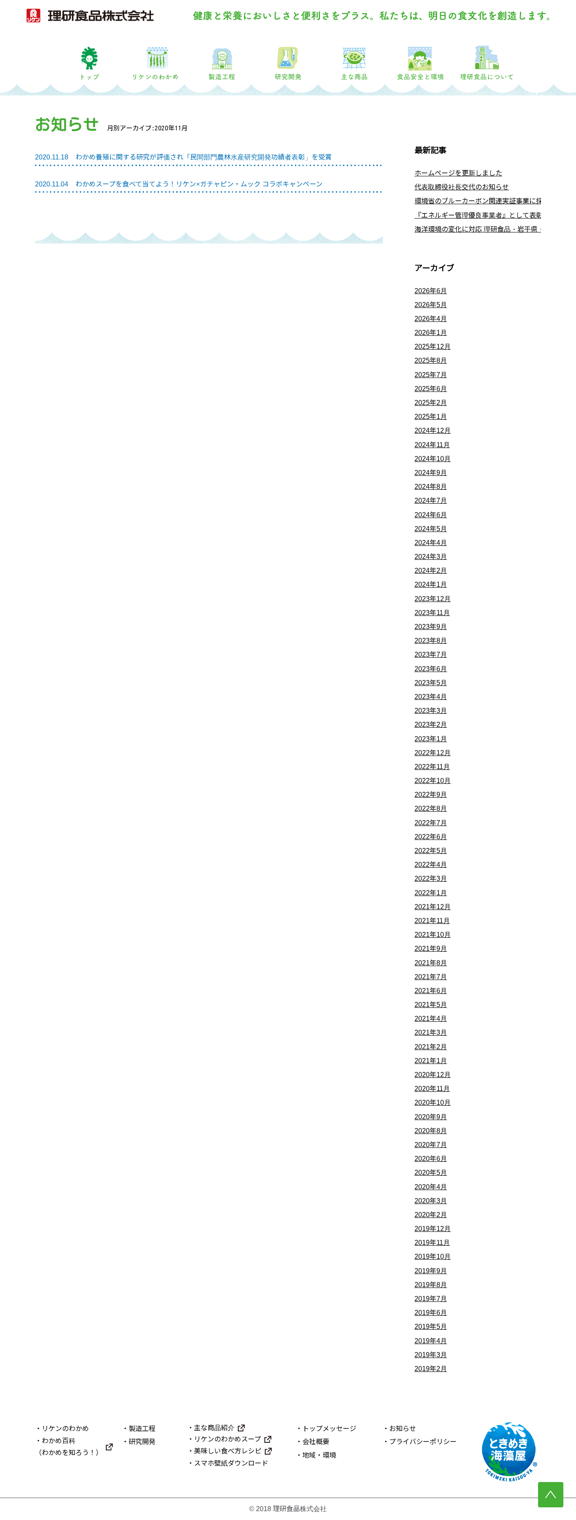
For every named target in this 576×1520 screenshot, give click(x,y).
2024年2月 (431, 570)
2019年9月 (431, 1270)
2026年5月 (431, 304)
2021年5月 (431, 1004)
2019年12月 (433, 1228)
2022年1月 (431, 892)
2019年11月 (432, 1242)
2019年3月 (431, 1354)
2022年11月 (432, 766)
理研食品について (487, 57)
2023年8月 (431, 640)
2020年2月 (431, 1214)
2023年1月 (431, 738)
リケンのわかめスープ (227, 1439)
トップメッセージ (329, 1428)
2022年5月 (431, 850)
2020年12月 (433, 1074)
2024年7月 (431, 500)
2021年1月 (431, 1060)
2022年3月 (431, 878)
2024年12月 (433, 430)
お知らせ (402, 1428)
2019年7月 (431, 1298)
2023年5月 (431, 682)
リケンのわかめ (155, 57)
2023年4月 (431, 696)
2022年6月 (431, 836)
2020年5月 (431, 1172)
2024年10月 (433, 458)
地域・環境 (319, 1455)
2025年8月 (431, 360)
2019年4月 (431, 1341)
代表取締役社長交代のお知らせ (462, 187)
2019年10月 (433, 1256)
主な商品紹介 (214, 1427)
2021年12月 (433, 906)
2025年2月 (431, 402)
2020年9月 (431, 1116)
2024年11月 (432, 444)
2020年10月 (433, 1102)
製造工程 (221, 57)
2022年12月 (433, 752)
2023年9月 (431, 626)
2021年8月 (431, 963)
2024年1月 (431, 584)
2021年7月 (431, 976)
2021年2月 (431, 1046)
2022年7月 (431, 822)
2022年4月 (431, 864)
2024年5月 (431, 528)
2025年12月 (433, 346)
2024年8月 (431, 486)
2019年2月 (431, 1368)
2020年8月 (431, 1130)
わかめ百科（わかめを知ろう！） (68, 1446)
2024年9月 (431, 472)
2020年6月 (431, 1158)
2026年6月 (431, 290)
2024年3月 (431, 556)
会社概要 (315, 1441)
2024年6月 (431, 514)
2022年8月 (431, 808)
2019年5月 (431, 1326)
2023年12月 (433, 598)
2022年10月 (433, 780)
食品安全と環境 (421, 57)
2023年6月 (431, 668)
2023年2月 (431, 724)
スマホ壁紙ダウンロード (231, 1463)
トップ (89, 57)
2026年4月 (431, 318)
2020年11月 (432, 1088)
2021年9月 (431, 948)
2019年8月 (431, 1284)
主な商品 (354, 57)
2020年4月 (431, 1187)
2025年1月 (431, 416)
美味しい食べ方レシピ (227, 1451)
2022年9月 (431, 794)
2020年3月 (431, 1200)
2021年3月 (431, 1032)
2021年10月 (433, 934)
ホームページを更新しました (458, 173)
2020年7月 (431, 1144)
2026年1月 (431, 332)
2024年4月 (431, 542)
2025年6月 (431, 388)
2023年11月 (432, 612)
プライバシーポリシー (423, 1441)
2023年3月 (431, 710)
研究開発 (288, 57)
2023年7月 (431, 654)
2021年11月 (432, 920)
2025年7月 (431, 374)
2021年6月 (431, 990)
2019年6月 (431, 1312)
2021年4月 (431, 1018)
